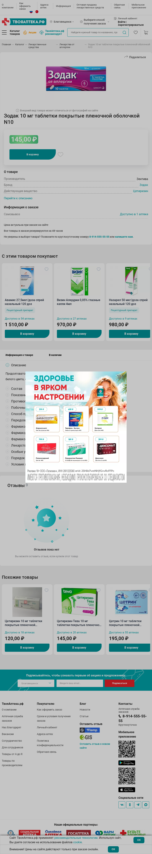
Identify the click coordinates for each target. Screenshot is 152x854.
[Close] (122, 375)
